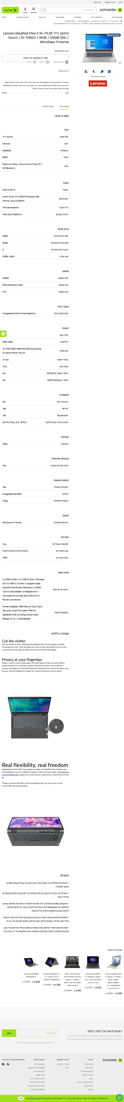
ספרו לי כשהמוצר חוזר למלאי (35, 58)
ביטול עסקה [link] (88, 1086)
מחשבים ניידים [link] (117, 17)
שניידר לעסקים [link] (110, 2)
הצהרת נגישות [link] (87, 1075)
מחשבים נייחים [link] (96, 17)
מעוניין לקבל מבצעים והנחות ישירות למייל (35, 1043)
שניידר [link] (90, 1060)
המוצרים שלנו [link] (39, 1060)
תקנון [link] (91, 1079)
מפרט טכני (64, 106)
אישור (21, 1098)
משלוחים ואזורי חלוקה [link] (85, 1082)
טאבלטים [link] (77, 17)
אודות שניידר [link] (88, 1064)
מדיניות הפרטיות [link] (87, 1071)
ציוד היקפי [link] (42, 17)
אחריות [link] (90, 1089)
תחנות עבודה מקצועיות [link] (36, 1086)
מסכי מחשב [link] (60, 17)
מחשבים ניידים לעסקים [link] (36, 1068)
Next (79, 72)
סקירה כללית (48, 106)
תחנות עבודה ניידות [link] (38, 1082)
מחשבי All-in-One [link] (37, 1079)
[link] (3, 334)
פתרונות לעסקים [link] (22, 17)
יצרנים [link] (4, 17)
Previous (115, 72)
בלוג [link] (67, 1068)
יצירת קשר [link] (97, 2)
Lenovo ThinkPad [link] (38, 1089)
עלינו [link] (120, 2)
